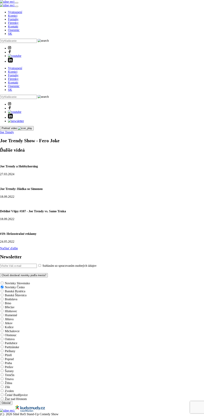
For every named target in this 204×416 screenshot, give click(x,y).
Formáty (13, 19)
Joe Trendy (7, 132)
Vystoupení (15, 12)
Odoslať (6, 402)
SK (10, 33)
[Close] (16, 6)
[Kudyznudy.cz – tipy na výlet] (30, 410)
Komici (12, 15)
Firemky (13, 23)
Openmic (14, 30)
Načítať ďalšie (9, 248)
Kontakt (13, 26)
